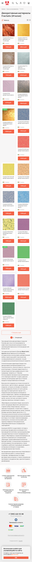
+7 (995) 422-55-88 (16, 514)
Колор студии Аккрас (7, 3)
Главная (3, 9)
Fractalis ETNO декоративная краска (8, 94)
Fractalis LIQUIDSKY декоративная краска (8, 205)
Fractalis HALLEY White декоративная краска (23, 289)
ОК (16, 558)
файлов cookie (14, 554)
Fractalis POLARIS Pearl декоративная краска (23, 122)
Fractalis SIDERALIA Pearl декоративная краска (23, 96)
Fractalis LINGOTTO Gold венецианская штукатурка (22, 39)
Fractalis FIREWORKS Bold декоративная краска (8, 233)
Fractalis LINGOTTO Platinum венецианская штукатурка (22, 67)
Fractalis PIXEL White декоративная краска (8, 260)
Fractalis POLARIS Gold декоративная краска (23, 150)
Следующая (18, 337)
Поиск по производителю (12, 9)
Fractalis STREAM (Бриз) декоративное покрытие (8, 318)
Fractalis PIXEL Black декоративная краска (23, 232)
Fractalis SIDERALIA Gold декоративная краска (7, 124)
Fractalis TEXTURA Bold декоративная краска (23, 177)
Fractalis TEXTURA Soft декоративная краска (8, 177)
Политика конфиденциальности (16, 535)
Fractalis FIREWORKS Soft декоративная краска (23, 206)
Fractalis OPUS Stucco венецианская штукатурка (8, 39)
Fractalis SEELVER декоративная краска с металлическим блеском (8, 290)
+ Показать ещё (16, 332)
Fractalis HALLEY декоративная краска (23, 260)
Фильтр (6, 20)
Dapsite (20, 541)
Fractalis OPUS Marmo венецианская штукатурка (8, 67)
